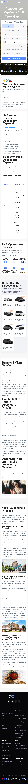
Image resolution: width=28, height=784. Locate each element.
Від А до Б (8, 26)
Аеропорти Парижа (20, 765)
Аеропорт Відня (19, 761)
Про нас (4, 710)
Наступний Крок (14, 58)
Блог (3, 725)
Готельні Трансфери (20, 730)
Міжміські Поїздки (20, 722)
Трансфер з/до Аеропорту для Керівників (19, 735)
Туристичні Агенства (7, 747)
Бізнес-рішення (6, 743)
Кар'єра (4, 718)
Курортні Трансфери (20, 718)
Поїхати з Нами (6, 755)
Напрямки (4, 728)
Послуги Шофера (19, 715)
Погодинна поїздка (20, 26)
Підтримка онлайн (7, 765)
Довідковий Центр (7, 761)
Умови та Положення (21, 748)
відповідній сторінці (10, 127)
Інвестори (4, 722)
